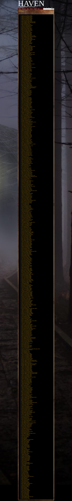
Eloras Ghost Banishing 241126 (26, 148)
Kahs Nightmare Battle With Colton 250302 (28, 54)
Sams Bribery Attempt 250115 (26, 95)
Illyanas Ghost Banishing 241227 (26, 111)
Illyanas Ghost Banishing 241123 (26, 152)
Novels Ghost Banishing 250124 (26, 83)
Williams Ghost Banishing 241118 (26, 161)
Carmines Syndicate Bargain (25, 490)
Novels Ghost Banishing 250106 (26, 103)
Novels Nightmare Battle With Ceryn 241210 (28, 126)
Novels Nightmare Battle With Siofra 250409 (28, 35)
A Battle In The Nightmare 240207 (26, 413)
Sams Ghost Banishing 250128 (26, 77)
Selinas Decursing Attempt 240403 (26, 382)
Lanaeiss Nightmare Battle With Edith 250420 (28, 22)
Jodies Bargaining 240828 (25, 307)
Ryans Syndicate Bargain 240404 (26, 380)
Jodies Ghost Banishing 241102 (26, 181)
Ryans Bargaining (24, 461)
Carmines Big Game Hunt (25, 495)
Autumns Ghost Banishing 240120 (26, 429)
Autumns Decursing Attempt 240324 (27, 387)
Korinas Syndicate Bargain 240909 (26, 272)
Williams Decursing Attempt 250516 (26, 16)
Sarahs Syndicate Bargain (25, 441)
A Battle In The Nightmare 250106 (26, 101)
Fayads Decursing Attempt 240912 (26, 263)
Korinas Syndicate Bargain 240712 (26, 346)
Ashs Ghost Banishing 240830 (26, 287)
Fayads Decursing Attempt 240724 (26, 330)
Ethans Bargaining (24, 487)
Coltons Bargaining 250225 (25, 56)
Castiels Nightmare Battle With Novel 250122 (28, 87)
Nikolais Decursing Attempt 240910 (26, 270)
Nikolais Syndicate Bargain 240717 (26, 343)
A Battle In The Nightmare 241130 (26, 141)
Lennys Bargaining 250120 (25, 89)
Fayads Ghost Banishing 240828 (26, 303)
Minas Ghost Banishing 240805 (26, 319)
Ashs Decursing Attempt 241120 (26, 157)
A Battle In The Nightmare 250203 (26, 74)
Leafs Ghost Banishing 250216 (26, 64)
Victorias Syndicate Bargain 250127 (26, 79)
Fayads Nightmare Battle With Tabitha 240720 (28, 337)
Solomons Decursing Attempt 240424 (27, 371)
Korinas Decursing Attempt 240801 (26, 327)
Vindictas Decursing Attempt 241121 (27, 155)
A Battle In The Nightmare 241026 (26, 194)
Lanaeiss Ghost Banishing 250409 (26, 37)
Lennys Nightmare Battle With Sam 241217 (28, 117)
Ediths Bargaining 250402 (25, 44)
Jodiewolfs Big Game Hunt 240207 (26, 411)
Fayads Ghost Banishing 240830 (26, 289)
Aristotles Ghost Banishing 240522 (26, 367)
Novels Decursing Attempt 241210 (26, 127)
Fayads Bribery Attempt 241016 (26, 213)
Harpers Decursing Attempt (25, 498)
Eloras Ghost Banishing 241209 (26, 131)
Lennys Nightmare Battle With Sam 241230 (28, 109)
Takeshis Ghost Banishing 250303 (26, 50)
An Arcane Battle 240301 (25, 405)
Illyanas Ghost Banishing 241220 (26, 115)
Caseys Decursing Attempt (25, 444)
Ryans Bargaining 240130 (25, 417)
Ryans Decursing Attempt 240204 (26, 414)
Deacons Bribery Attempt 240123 (26, 426)
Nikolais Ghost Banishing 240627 (26, 357)
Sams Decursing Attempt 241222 (26, 114)
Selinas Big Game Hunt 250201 (26, 75)
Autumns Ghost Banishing (25, 462)
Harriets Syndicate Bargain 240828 (26, 294)
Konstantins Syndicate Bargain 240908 (27, 274)
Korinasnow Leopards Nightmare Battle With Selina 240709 (30, 348)
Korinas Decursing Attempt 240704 (26, 349)
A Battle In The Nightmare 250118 (26, 92)
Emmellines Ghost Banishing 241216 (27, 121)
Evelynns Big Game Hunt (25, 470)
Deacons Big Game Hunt (25, 481)
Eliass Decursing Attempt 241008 (26, 233)
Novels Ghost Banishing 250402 (26, 45)
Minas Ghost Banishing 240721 (26, 336)
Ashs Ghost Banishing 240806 (26, 317)
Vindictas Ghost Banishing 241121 (26, 154)
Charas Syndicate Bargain (25, 497)
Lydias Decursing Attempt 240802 (26, 325)
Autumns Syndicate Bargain (25, 464)
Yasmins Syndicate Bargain (25, 459)
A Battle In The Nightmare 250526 (26, 15)
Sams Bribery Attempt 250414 (26, 27)
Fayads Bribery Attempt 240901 (26, 281)
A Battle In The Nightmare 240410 (26, 378)
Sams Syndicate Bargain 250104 (26, 104)
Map (28, 8)
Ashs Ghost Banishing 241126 (26, 147)
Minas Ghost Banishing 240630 (26, 353)
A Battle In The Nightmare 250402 (26, 40)
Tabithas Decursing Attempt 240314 (26, 394)
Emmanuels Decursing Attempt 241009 (27, 232)
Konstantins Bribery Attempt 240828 (27, 291)
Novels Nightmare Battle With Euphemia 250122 (28, 86)
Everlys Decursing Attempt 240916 (26, 259)
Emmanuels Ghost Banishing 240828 (27, 296)
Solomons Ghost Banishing (25, 446)
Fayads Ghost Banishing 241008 (26, 235)
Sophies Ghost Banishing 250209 (26, 70)
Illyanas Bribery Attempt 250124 (26, 84)
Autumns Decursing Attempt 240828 (27, 300)
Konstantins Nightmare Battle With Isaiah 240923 (29, 251)
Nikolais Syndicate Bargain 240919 (26, 254)
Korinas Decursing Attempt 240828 (26, 293)
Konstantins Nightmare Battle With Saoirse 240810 (29, 308)
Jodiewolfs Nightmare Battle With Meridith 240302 (29, 402)
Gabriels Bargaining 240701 (25, 351)
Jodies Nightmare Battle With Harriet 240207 (28, 412)
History (49, 7)
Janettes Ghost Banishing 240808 (26, 311)
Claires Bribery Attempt (25, 477)
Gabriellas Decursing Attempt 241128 (27, 145)
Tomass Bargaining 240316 (25, 393)
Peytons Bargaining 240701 (25, 352)
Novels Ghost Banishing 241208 (26, 134)
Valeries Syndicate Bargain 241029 (26, 189)
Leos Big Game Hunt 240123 (25, 427)
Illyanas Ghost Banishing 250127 (26, 80)
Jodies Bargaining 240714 (25, 344)
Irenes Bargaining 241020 (25, 204)
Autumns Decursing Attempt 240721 (27, 334)
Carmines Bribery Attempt (25, 482)
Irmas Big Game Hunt (24, 472)
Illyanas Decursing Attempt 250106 (26, 102)
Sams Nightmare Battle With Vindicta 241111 (28, 170)
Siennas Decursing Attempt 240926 (26, 244)
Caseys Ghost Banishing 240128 (26, 420)
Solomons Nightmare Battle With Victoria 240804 (29, 320)
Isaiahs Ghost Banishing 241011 (26, 225)
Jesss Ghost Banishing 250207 (26, 72)
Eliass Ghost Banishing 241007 (26, 237)
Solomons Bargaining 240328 (25, 386)
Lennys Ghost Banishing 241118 (26, 162)
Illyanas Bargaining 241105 (25, 179)
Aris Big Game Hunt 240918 (25, 256)
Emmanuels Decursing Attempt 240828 (27, 297)
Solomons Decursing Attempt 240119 (27, 431)
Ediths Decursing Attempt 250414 (26, 28)
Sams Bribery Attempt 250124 (26, 82)
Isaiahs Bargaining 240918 (25, 255)
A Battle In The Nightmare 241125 (26, 150)
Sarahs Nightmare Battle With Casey (26, 451)
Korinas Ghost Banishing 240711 (26, 347)
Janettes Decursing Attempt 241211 (26, 124)
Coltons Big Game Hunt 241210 (26, 125)
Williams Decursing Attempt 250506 (26, 18)
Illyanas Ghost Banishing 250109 (26, 99)
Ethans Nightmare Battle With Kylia (26, 483)
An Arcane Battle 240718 (25, 342)
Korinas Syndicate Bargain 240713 (26, 345)
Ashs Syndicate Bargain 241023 (26, 198)
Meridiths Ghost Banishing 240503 (26, 370)
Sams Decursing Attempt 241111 (26, 168)
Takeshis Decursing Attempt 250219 (26, 61)
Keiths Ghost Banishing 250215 (26, 68)
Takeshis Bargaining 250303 (25, 51)
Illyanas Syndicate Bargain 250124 (26, 85)
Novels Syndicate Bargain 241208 (26, 135)
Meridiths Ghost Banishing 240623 (26, 359)
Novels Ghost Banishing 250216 (26, 66)
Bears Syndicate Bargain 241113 (26, 167)
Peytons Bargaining (24, 437)
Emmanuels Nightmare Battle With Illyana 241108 (29, 176)
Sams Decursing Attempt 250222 (26, 57)
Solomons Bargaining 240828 (25, 299)
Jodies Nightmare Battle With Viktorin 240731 (28, 328)
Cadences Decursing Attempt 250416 (27, 25)
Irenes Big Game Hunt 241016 (26, 212)
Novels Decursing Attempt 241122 (26, 153)
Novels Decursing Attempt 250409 (26, 34)
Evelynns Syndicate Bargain (25, 458)
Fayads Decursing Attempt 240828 (26, 301)
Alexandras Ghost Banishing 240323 (27, 389)
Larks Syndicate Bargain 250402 (26, 41)
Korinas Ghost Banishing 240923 (26, 250)
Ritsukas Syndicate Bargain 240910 (26, 269)
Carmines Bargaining (24, 480)
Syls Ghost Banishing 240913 (25, 261)
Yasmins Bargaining (24, 478)
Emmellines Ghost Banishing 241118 (27, 163)
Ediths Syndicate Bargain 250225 (26, 55)
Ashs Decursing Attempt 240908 (26, 273)
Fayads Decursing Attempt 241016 (26, 215)
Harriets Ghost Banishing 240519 (26, 368)
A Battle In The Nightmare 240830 (26, 288)
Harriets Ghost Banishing (25, 442)
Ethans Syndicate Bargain (25, 491)
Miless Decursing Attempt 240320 (26, 391)
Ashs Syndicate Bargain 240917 (26, 257)
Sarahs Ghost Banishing (25, 488)
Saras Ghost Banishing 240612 (26, 362)
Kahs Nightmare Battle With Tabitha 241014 (28, 222)
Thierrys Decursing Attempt (25, 484)
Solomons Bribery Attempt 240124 (26, 424)
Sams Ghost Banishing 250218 (26, 62)
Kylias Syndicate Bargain (25, 468)
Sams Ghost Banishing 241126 (26, 146)
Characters (24, 8)
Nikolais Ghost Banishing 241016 (26, 216)
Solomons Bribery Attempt (25, 447)
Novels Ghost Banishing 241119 (26, 160)
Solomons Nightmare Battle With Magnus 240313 (29, 397)
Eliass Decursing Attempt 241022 (26, 199)
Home (20, 8)
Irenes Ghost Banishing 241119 (26, 159)
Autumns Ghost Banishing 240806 (26, 315)
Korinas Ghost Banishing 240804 (26, 321)
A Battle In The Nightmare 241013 (26, 223)
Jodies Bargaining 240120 (25, 430)
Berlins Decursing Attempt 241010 (26, 229)
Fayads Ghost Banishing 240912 (26, 262)
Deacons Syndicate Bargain (25, 469)
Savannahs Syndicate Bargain (25, 456)
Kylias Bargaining (24, 448)
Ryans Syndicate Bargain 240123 (26, 425)
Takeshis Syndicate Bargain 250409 (26, 38)
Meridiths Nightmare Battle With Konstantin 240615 (29, 361)
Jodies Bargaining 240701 (25, 350)
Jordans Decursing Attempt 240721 (26, 335)
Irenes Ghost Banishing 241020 (26, 205)
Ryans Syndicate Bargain (25, 467)
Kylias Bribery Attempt (24, 452)
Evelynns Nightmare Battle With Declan (27, 476)
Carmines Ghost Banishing (25, 485)
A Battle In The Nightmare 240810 (26, 309)
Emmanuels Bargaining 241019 (26, 206)
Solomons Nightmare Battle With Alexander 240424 (29, 372)
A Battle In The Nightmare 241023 (26, 197)
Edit (46, 7)
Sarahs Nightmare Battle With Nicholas (27, 439)
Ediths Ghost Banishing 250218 (26, 63)
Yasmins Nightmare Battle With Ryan (27, 463)
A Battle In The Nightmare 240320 (26, 392)
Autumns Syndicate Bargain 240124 (26, 423)
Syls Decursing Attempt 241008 (26, 236)
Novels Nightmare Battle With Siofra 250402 (28, 46)
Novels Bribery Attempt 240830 (26, 286)
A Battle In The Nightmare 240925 (26, 246)
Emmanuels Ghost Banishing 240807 (27, 312)
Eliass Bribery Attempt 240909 (26, 271)
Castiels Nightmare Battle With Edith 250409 (28, 39)
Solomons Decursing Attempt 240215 (27, 408)
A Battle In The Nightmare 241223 (26, 113)
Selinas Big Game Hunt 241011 (26, 228)
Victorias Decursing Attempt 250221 (26, 60)
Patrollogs (21, 11)
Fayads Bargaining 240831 (25, 283)
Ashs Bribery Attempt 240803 (25, 323)
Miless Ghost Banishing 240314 (26, 395)
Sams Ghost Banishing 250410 (26, 31)
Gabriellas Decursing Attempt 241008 (27, 234)
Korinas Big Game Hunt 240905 (26, 278)
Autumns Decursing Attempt (25, 440)
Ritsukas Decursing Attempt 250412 (26, 29)
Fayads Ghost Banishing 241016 (26, 214)
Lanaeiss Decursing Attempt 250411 (26, 30)
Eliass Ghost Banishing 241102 (26, 187)
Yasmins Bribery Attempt (25, 465)
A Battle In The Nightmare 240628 (26, 356)
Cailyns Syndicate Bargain (25, 445)
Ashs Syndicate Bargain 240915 (26, 260)
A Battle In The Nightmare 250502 (26, 19)
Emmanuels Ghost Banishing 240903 (27, 279)
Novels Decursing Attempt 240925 (26, 247)
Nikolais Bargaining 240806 (25, 318)
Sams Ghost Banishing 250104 (26, 105)
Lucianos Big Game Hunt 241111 (26, 169)
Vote (38, 8)
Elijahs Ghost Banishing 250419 (26, 24)
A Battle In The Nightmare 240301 (26, 403)
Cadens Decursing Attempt (25, 455)
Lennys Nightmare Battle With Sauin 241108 (28, 175)
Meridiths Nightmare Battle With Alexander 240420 (29, 373)
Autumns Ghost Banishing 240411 (26, 375)
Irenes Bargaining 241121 (25, 156)
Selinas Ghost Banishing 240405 (26, 379)
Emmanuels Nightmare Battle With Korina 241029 (29, 190)
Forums (31, 8)
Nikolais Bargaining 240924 (25, 248)
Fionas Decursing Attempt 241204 (26, 136)
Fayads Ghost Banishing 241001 (26, 242)
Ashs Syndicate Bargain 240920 (26, 252)
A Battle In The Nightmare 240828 (26, 292)
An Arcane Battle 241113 (25, 166)
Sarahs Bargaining (24, 438)
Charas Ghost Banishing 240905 (26, 277)
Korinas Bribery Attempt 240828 (26, 306)
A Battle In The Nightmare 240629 (26, 354)
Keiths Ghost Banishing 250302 (26, 53)
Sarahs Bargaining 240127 (25, 421)
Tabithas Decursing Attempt (25, 449)
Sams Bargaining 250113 (25, 96)
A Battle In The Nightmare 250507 (26, 17)
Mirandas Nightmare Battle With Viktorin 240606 (28, 363)
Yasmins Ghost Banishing (25, 460)
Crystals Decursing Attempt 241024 (26, 195)
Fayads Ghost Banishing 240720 (26, 339)
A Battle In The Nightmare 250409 (26, 32)
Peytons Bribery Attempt (25, 450)
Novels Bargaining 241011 (25, 226)
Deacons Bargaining (24, 471)
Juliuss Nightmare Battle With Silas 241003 (28, 239)
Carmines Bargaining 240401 (25, 383)
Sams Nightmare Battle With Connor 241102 (28, 186)
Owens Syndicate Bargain (25, 489)
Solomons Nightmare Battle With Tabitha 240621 (28, 360)
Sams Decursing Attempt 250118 (26, 90)
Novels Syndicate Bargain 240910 (26, 268)
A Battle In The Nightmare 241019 (26, 208)
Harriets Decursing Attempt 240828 (26, 295)
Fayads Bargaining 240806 (25, 316)
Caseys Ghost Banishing (25, 436)
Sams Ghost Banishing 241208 (26, 133)
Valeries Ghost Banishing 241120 (26, 158)
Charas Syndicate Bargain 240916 (26, 258)
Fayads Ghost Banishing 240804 (26, 322)
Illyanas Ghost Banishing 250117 (26, 93)
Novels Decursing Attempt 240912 (26, 266)
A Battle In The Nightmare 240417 (26, 374)
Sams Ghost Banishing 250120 (26, 88)
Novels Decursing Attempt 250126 (26, 81)
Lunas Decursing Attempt (25, 493)
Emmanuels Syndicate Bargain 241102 (27, 184)
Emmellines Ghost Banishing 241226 (27, 112)
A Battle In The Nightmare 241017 (26, 211)
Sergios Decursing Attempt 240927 (26, 243)
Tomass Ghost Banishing (25, 494)
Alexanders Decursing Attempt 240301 (27, 404)
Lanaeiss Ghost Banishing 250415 (26, 26)
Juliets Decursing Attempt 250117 (26, 94)
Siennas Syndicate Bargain (25, 475)
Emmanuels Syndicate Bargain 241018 (27, 209)
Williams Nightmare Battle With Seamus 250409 (28, 36)
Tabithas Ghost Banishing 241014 (26, 220)
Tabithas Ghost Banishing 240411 (26, 376)
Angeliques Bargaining (24, 454)
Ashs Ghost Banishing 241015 (26, 217)
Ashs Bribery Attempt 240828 (25, 290)
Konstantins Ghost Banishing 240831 (27, 285)
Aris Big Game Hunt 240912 (25, 264)
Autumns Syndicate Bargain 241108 (26, 174)
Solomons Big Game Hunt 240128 (26, 419)
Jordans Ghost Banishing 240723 (26, 331)
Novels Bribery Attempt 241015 (26, 218)
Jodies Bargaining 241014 (25, 221)
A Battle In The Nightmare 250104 (26, 106)
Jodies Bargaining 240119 (25, 432)
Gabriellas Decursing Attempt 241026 (27, 193)
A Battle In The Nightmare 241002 (26, 241)
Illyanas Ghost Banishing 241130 (26, 143)
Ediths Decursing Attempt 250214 (26, 69)
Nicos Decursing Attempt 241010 (26, 230)
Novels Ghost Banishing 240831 (26, 284)
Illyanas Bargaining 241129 (25, 144)
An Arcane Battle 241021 (25, 203)
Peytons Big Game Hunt (25, 474)
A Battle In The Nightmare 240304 (26, 401)
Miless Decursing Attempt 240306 (26, 399)
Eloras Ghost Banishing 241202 (26, 137)
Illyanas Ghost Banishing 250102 (26, 107)
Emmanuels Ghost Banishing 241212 (27, 123)
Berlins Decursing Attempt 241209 (26, 130)
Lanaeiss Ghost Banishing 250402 (26, 43)
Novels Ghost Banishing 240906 (26, 276)
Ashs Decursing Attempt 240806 (26, 314)
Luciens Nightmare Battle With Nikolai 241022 (28, 200)
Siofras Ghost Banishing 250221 (26, 59)
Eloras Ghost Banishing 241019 (26, 207)
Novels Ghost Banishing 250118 (26, 91)
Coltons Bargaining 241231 (25, 108)
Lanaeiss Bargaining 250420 (25, 23)
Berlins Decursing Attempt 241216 (26, 119)
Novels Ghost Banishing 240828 (26, 302)
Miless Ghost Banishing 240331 (26, 385)
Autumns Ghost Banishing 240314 (26, 396)
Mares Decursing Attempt (25, 492)
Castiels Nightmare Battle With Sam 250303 (28, 52)
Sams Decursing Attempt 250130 (26, 76)
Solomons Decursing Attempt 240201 (27, 416)
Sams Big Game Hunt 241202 (26, 138)
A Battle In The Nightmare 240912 (26, 265)
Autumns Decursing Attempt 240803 (27, 324)
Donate (35, 8)
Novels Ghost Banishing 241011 (26, 227)
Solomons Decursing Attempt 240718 (27, 341)
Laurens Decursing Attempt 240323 (26, 390)
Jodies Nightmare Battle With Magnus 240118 (28, 433)
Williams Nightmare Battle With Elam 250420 (28, 21)
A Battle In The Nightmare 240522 (26, 366)
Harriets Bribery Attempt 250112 (26, 97)
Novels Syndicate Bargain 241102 (26, 188)
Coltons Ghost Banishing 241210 (26, 128)
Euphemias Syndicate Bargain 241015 (27, 219)
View (44, 7)
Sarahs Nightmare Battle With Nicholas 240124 (28, 422)
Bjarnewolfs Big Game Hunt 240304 (27, 400)
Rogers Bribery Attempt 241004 (26, 238)
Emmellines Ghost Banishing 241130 (27, 142)
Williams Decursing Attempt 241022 (26, 201)
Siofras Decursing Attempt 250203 (26, 73)
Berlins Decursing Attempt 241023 (26, 196)
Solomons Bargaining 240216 (25, 407)
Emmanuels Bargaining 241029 (26, 191)
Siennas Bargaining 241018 (25, 210)
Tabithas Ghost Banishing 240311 (26, 398)
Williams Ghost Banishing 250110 (26, 98)
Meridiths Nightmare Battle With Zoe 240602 (28, 364)
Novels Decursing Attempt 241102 (26, 185)
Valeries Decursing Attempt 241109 (26, 172)
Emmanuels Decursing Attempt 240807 (27, 313)
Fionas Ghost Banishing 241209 (26, 132)
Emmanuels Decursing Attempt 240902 (27, 280)
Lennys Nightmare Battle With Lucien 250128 (28, 78)
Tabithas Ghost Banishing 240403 (26, 381)
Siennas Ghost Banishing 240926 (26, 245)
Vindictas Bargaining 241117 (25, 164)
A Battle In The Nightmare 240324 (26, 388)
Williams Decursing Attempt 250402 (26, 48)
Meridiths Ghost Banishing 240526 (26, 365)
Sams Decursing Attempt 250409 (26, 33)
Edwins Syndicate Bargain (25, 466)
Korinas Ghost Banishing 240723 (26, 332)
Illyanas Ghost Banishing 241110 (26, 171)
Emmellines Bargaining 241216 (26, 120)
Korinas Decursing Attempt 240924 (26, 249)
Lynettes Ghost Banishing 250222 (26, 58)
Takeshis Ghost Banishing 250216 (26, 65)
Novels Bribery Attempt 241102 (26, 182)
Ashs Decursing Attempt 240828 (26, 305)
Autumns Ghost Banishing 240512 (26, 369)
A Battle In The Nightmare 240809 (26, 310)
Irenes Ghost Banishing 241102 (26, 183)
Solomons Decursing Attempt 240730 (27, 329)
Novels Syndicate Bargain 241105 (26, 178)
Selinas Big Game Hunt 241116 (26, 165)
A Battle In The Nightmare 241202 (26, 139)
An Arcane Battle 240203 (25, 415)
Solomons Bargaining (24, 443)
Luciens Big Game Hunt (25, 473)
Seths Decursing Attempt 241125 (26, 149)
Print (52, 7)
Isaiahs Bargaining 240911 (25, 267)
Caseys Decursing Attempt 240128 (26, 418)
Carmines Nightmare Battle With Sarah (27, 496)
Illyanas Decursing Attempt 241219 (26, 116)
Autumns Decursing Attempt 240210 (27, 410)
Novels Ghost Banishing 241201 (26, 140)
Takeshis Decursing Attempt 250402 (26, 42)
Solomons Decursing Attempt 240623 (27, 358)
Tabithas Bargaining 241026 (25, 192)
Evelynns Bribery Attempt (25, 453)
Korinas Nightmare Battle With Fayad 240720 (28, 338)
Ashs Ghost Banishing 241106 (26, 177)
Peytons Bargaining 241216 (25, 118)
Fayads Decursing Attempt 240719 (26, 340)
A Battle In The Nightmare (25, 434)
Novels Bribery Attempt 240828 (26, 298)
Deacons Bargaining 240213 (25, 409)
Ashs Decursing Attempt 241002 (26, 240)
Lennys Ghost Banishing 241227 (26, 110)
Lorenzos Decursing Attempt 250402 (27, 47)
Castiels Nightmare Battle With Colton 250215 (28, 67)
